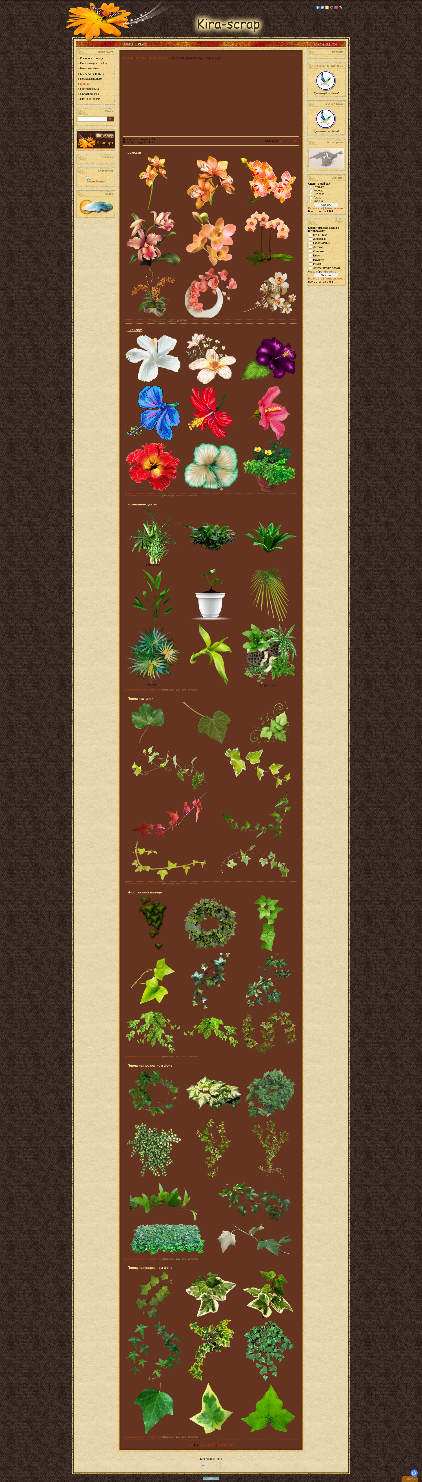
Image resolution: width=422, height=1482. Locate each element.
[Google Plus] (336, 7)
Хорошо (318, 190)
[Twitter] (322, 7)
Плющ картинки (140, 698)
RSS (83, 44)
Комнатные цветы (142, 504)
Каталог (141, 58)
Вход (334, 44)
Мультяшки (320, 234)
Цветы (317, 255)
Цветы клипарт (158, 58)
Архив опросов (334, 208)
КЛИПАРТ (141, 44)
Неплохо (318, 194)
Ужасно (318, 201)
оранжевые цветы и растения (137, 321)
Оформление (321, 242)
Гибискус (134, 330)
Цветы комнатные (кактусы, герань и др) (143, 495)
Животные (319, 238)
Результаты (315, 208)
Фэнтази (318, 251)
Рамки (317, 263)
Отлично (318, 187)
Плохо (317, 197)
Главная (128, 44)
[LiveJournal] (341, 7)
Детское (318, 247)
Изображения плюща (144, 892)
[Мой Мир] (331, 7)
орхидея (134, 152)
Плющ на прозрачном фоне (149, 1065)
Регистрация (321, 44)
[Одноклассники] (327, 7)
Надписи (318, 259)
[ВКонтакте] (318, 7)
